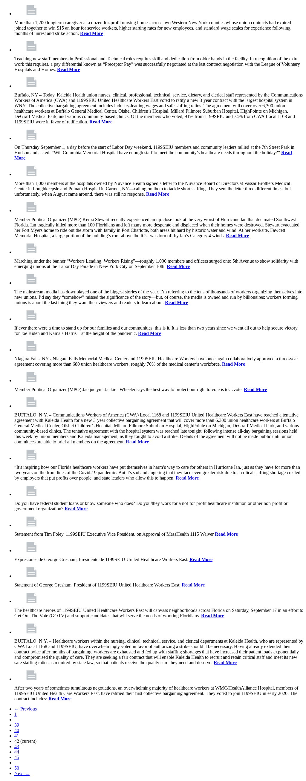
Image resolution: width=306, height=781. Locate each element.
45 (16, 757)
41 (16, 735)
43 (16, 746)
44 (16, 751)
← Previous (25, 708)
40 (16, 730)
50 (16, 768)
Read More (91, 33)
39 (16, 725)
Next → (22, 773)
